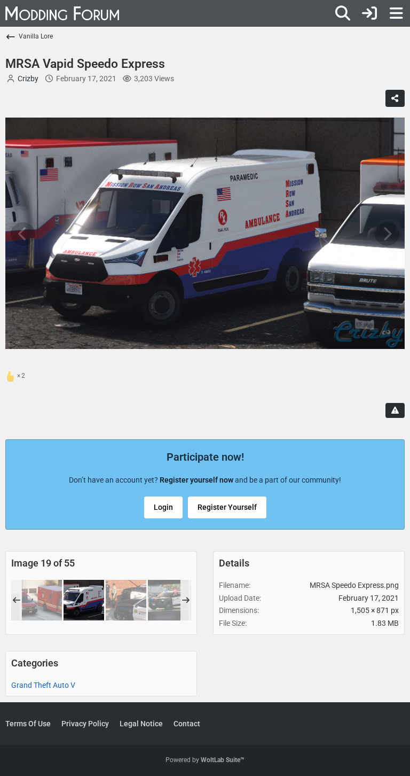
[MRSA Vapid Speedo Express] (84, 600)
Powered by (205, 760)
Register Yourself (227, 507)
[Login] (369, 13)
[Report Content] (395, 410)
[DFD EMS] (41, 600)
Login (163, 507)
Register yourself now (196, 480)
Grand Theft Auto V (43, 685)
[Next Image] (387, 234)
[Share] (395, 98)
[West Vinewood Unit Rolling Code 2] (168, 600)
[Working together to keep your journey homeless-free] (126, 600)
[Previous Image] (23, 234)
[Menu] (396, 13)
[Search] (342, 13)
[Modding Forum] (62, 13)
